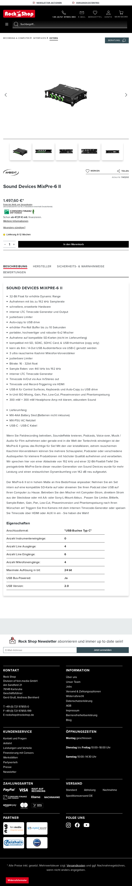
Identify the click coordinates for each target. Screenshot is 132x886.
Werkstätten (10, 758)
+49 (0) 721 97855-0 (17, 707)
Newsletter (9, 772)
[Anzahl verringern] (5, 244)
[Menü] (7, 24)
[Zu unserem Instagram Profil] (68, 825)
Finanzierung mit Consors (18, 753)
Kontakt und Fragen (15, 738)
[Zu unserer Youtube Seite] (86, 825)
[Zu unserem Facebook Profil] (77, 825)
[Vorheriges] (5, 95)
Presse (7, 767)
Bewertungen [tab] (14, 272)
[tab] (15, 266)
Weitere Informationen (15, 221)
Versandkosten (76, 865)
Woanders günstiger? (14, 227)
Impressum (72, 711)
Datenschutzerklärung (79, 701)
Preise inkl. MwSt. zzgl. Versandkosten (17, 204)
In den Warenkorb (73, 244)
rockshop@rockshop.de (19, 715)
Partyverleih (10, 762)
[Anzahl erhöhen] (14, 244)
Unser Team (73, 682)
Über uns (71, 677)
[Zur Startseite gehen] (19, 14)
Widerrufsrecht (75, 696)
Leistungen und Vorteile (17, 748)
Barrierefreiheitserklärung (81, 715)
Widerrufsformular (17, 880)
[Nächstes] (126, 95)
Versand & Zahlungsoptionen (83, 691)
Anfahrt (7, 743)
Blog (69, 720)
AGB (68, 706)
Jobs (69, 687)
